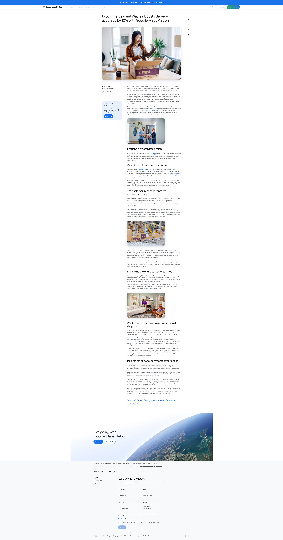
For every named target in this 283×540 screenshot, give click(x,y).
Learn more (161, 2)
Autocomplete (171, 400)
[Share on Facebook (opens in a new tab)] (188, 29)
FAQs (95, 483)
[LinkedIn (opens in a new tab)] (102, 472)
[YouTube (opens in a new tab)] (110, 472)
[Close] (280, 2)
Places (147, 400)
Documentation (98, 480)
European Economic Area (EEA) (148, 466)
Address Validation (133, 404)
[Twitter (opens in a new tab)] (106, 472)
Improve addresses (158, 400)
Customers (131, 400)
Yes (121, 518)
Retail (140, 400)
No (125, 518)
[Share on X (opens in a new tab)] (188, 19)
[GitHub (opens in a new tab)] (114, 472)
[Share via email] (188, 34)
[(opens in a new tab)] (96, 536)
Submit (122, 527)
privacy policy (145, 522)
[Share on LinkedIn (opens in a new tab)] (188, 24)
